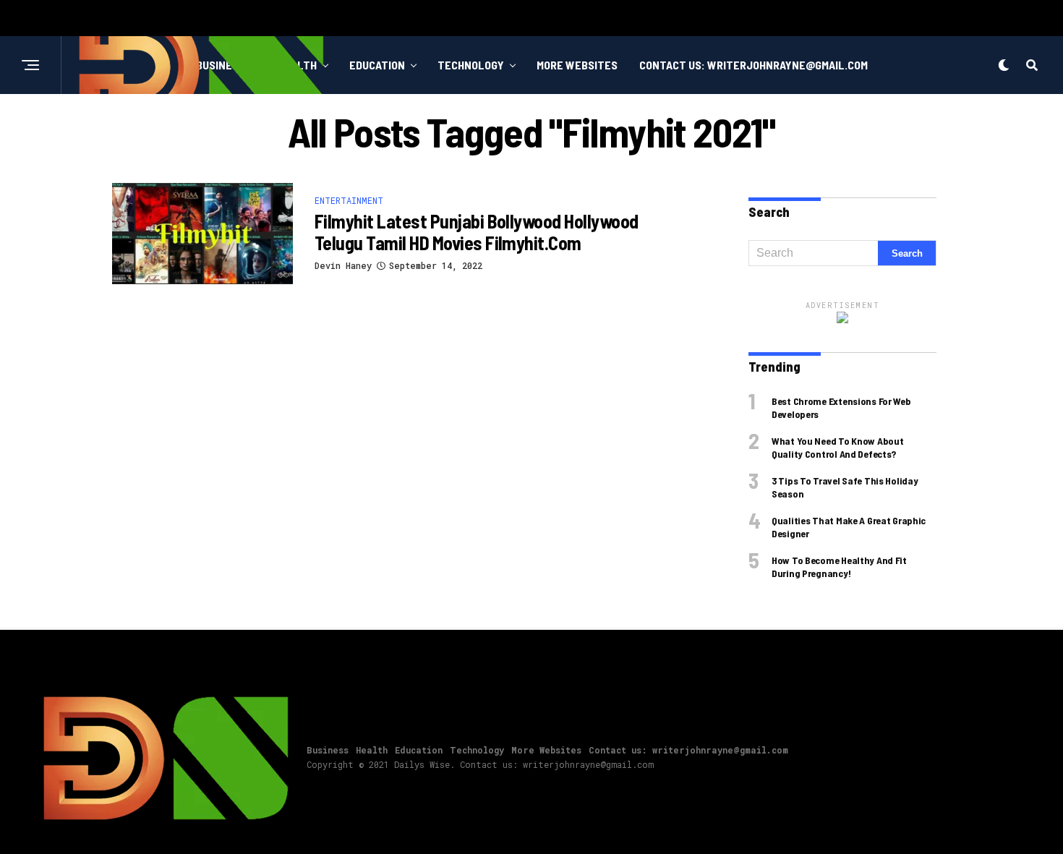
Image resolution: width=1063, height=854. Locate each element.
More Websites (577, 65)
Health (372, 750)
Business (328, 750)
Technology (470, 65)
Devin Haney (343, 265)
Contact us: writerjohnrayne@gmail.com (753, 65)
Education (377, 65)
